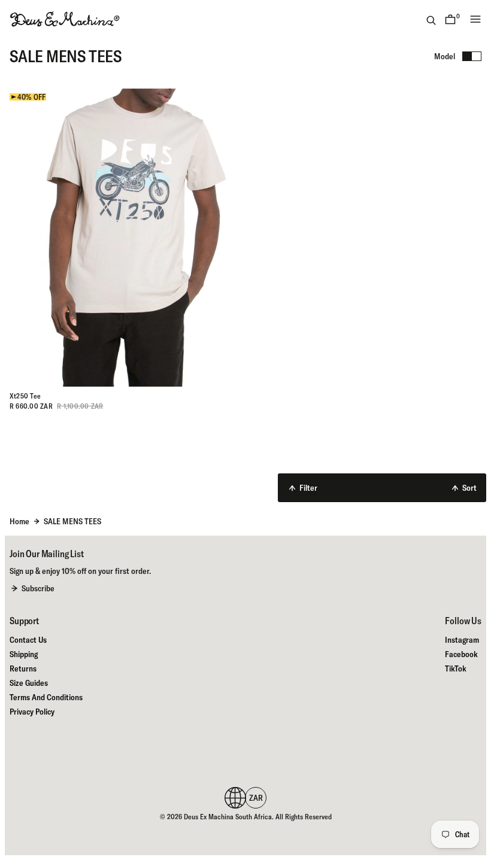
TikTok (455, 668)
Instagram (462, 639)
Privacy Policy (32, 711)
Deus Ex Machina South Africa (228, 816)
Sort (469, 487)
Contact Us (28, 639)
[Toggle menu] (475, 19)
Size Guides (29, 682)
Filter (308, 487)
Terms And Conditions (46, 697)
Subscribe (38, 588)
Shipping (24, 654)
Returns (23, 668)
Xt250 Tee (25, 395)
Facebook (461, 654)
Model (444, 56)
